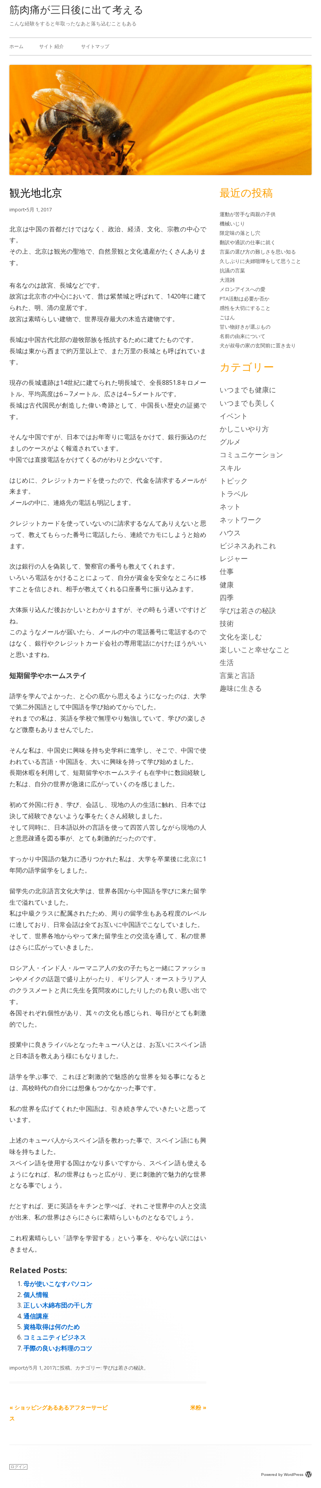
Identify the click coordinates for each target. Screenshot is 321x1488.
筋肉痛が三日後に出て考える (76, 9)
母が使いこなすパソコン (57, 1283)
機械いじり (232, 223)
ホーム (16, 46)
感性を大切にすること (245, 307)
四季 (227, 597)
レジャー (234, 558)
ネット (230, 506)
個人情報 (36, 1294)
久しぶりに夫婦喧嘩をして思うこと (260, 261)
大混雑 (227, 279)
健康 (227, 584)
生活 (227, 662)
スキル (230, 467)
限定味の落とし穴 (240, 232)
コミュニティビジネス (54, 1337)
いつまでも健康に (248, 389)
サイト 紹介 (51, 46)
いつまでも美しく (248, 403)
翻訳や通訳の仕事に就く (248, 242)
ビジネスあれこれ (248, 545)
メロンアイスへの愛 (242, 289)
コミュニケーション (251, 454)
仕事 (227, 571)
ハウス (230, 532)
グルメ (230, 441)
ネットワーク (241, 519)
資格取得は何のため (51, 1326)
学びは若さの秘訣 (123, 1367)
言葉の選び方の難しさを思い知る (258, 251)
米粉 (198, 1407)
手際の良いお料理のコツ (57, 1348)
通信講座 (36, 1316)
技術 (227, 623)
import (17, 209)
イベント (234, 415)
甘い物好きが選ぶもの (245, 326)
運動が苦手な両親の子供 (248, 214)
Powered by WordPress (282, 1474)
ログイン (18, 1467)
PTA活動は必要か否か (244, 298)
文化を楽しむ (241, 636)
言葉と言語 (237, 675)
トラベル (234, 493)
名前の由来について (242, 336)
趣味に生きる (241, 688)
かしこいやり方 (244, 428)
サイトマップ (95, 46)
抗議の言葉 (232, 270)
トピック (234, 480)
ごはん (227, 317)
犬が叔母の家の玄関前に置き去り (258, 345)
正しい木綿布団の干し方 (57, 1305)
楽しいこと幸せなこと (255, 649)
